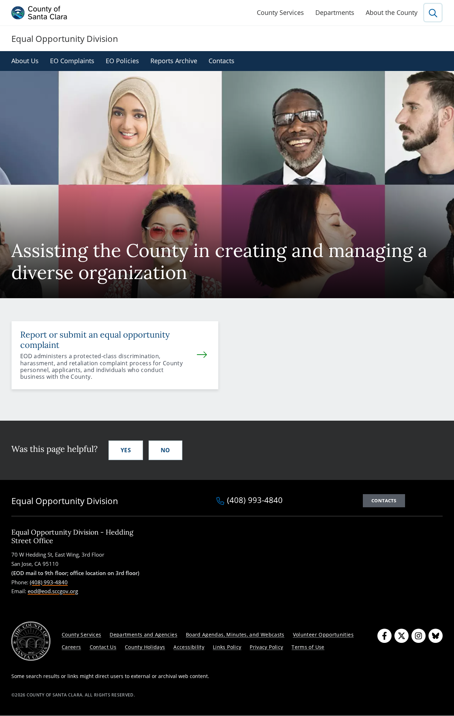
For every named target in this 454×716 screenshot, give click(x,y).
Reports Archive (173, 60)
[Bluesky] (435, 636)
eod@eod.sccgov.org (53, 591)
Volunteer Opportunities (323, 634)
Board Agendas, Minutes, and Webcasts (235, 634)
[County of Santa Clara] (39, 13)
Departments (334, 12)
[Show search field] (433, 12)
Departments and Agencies (143, 634)
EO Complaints (72, 60)
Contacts (221, 60)
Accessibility (188, 647)
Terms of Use (308, 647)
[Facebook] (384, 636)
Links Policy (227, 647)
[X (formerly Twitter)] (401, 636)
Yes (126, 450)
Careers (71, 647)
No (165, 450)
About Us (25, 60)
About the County (391, 12)
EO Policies (122, 60)
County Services (280, 12)
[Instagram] (418, 636)
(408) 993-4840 (255, 500)
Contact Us (103, 647)
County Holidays (145, 647)
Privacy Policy (266, 647)
